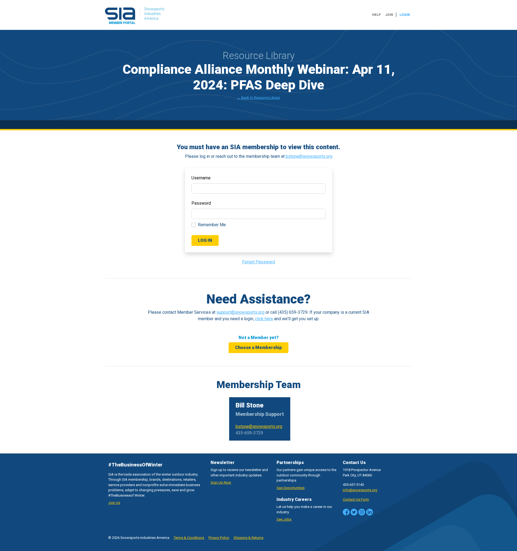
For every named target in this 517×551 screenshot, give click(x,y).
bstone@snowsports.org (309, 156)
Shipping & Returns (248, 538)
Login (405, 15)
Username (201, 177)
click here (264, 318)
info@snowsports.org (360, 490)
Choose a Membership (258, 347)
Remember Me (212, 224)
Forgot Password (258, 261)
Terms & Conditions (189, 538)
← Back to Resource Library (258, 98)
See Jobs (284, 519)
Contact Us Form (356, 499)
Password (201, 203)
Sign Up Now (221, 482)
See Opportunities (291, 488)
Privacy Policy (218, 538)
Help (376, 15)
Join (389, 15)
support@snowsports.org (240, 312)
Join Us (114, 503)
